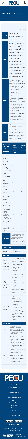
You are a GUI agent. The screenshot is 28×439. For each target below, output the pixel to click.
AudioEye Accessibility (14, 408)
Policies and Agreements (14, 397)
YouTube (18, 424)
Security (14, 410)
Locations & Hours (14, 390)
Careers (14, 400)
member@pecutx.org (17, 237)
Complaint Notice (14, 402)
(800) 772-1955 (17, 234)
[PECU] (14, 2)
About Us (14, 405)
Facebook (11, 424)
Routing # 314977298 (14, 387)
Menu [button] (3, 3)
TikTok (14, 424)
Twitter (16, 424)
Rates (14, 395)
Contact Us (14, 384)
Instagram (9, 424)
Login (24, 3)
